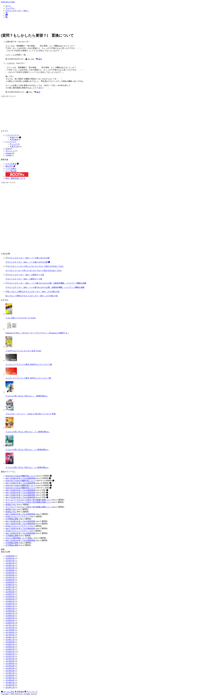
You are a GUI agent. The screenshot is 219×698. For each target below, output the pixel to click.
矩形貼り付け (10, 505)
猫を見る (9, 166)
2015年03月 (10, 668)
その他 (8, 155)
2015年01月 (10, 673)
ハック (14, 144)
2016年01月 (10, 654)
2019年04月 (10, 599)
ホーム (8, 6)
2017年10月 (10, 628)
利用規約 (20, 692)
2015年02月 (10, 671)
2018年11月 (10, 606)
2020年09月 (10, 580)
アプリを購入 (10, 168)
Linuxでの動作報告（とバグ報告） (19, 538)
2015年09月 (10, 661)
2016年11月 (10, 640)
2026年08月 (10, 556)
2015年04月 (10, 666)
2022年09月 (10, 575)
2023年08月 (10, 570)
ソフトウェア (10, 135)
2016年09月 (10, 642)
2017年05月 (10, 635)
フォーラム (10, 8)
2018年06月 (10, 616)
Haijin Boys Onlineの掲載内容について (20, 476)
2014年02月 (10, 685)
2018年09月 (10, 611)
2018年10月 (10, 609)
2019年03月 (10, 601)
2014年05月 (10, 678)
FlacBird (14, 139)
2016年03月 (10, 649)
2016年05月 (10, 647)
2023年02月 (10, 573)
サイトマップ (31, 692)
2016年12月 (10, 637)
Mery (13, 137)
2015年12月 (10, 656)
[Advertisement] (42, 25)
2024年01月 (10, 566)
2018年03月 (10, 623)
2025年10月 (10, 561)
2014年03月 (10, 683)
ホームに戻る (8, 692)
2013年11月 (10, 687)
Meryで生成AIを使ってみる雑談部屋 (20, 478)
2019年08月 (10, 592)
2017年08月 (10, 630)
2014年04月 (10, 680)
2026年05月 (10, 558)
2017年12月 (10, 625)
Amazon (8, 153)
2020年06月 (10, 582)
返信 (40, 59)
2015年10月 (10, 659)
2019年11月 (10, 589)
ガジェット (10, 151)
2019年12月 (10, 587)
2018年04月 (10, 621)
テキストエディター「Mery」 (17, 11)
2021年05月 (10, 577)
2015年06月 (10, 664)
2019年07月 (10, 594)
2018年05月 (10, 618)
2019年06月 (10, 597)
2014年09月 (10, 675)
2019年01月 (10, 604)
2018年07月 (10, 613)
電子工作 (15, 146)
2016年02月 (10, 652)
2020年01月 (10, 585)
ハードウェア (10, 142)
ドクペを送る (10, 164)
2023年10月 (10, 568)
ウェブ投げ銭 (10, 171)
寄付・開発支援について (15, 178)
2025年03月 (10, 563)
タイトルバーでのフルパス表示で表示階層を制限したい (28, 500)
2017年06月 (10, 632)
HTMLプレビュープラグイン (17, 516)
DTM (7, 149)
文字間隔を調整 (11, 519)
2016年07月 (10, 644)
